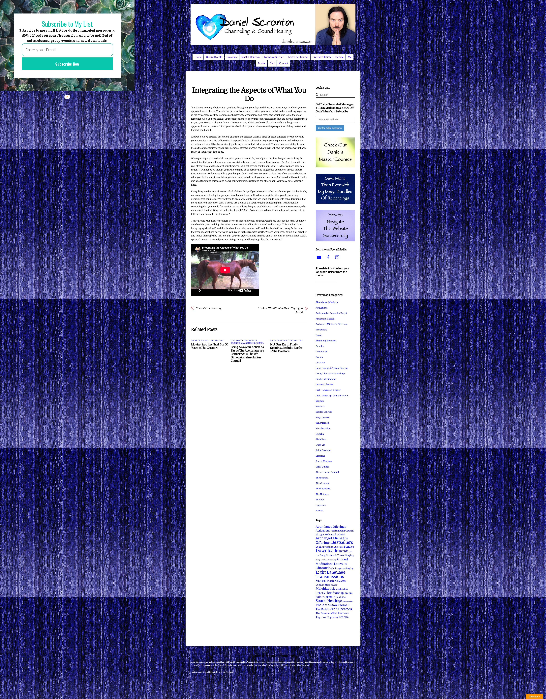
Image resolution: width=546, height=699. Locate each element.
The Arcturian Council (327, 472)
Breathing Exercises (326, 340)
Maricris (320, 406)
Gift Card (320, 362)
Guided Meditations (326, 379)
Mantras (320, 401)
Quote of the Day (200, 340)
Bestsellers (321, 329)
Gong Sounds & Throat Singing (332, 368)
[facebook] (329, 257)
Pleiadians (321, 439)
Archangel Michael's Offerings (331, 324)
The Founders (323, 488)
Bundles (320, 346)
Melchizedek (322, 423)
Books (261, 63)
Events (319, 357)
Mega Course (322, 417)
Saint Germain (323, 450)
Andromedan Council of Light (331, 313)
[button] (67, 24)
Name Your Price (274, 57)
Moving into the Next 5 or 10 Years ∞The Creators (209, 346)
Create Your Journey (208, 308)
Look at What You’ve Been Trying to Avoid (280, 310)
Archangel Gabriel (325, 319)
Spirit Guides (322, 467)
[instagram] (338, 257)
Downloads (321, 351)
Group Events (214, 57)
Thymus (320, 499)
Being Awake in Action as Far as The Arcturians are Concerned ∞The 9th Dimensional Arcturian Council (247, 353)
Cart (272, 63)
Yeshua (319, 510)
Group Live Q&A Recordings (330, 373)
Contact (283, 63)
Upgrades (321, 505)
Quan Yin (320, 445)
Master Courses (250, 57)
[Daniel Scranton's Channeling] (273, 44)
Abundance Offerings (327, 302)
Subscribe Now (67, 64)
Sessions (232, 57)
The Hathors (322, 494)
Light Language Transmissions (332, 395)
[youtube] (319, 257)
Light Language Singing (328, 390)
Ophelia (320, 434)
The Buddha (322, 477)
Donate (339, 57)
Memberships (323, 428)
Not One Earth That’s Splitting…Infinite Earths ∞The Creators (286, 348)
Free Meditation (322, 57)
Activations (321, 308)
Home (198, 57)
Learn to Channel (298, 57)
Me (349, 57)
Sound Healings (324, 461)
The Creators (216, 340)
